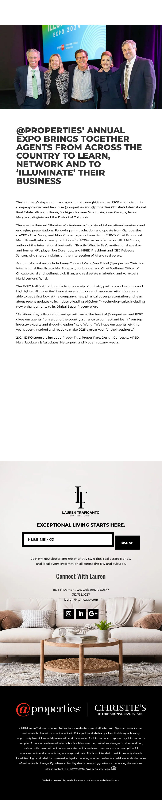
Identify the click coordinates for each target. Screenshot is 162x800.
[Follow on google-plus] (93, 614)
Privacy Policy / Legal (98, 769)
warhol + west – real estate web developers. (93, 780)
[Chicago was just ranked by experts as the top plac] (122, 433)
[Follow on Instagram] (68, 614)
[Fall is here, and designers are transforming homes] (40, 433)
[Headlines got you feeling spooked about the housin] (40, 387)
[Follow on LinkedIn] (81, 614)
